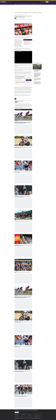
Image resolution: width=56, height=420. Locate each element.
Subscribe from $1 (39, 12)
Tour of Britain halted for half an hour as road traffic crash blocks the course (37, 71)
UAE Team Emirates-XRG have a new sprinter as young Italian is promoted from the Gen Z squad (37, 79)
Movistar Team (22, 14)
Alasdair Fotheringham (20, 101)
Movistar (15, 36)
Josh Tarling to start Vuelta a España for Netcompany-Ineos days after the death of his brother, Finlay (37, 67)
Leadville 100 (34, 12)
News (15, 18)
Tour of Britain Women (25, 12)
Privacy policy (29, 414)
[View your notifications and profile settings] (52, 2)
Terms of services (22, 81)
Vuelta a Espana (28, 36)
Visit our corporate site (35, 410)
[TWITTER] (17, 102)
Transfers (30, 12)
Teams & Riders (18, 14)
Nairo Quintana (25, 14)
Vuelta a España (19, 12)
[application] (23, 57)
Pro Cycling (16, 14)
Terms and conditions (17, 414)
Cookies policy (36, 414)
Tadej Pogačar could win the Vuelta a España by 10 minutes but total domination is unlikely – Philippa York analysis (37, 83)
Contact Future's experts (23, 414)
